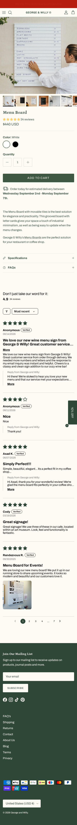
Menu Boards (32, 237)
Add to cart (38, 177)
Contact (8, 734)
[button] (12, 119)
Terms (7, 752)
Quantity (9, 154)
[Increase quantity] (28, 162)
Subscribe (15, 688)
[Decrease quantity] (7, 162)
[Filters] (6, 311)
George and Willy (19, 812)
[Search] (12, 12)
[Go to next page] (61, 621)
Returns (8, 728)
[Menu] (4, 12)
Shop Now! (63, 4)
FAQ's (7, 716)
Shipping (8, 722)
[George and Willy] (38, 12)
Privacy (7, 758)
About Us (9, 740)
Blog (6, 746)
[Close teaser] (67, 425)
